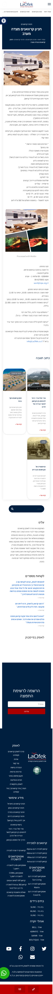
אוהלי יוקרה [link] (37, 921)
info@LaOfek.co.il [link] (34, 341)
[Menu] (46, 4)
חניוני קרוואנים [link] (25, 12)
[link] (3, 20)
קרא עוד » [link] (42, 430)
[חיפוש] (12, 508)
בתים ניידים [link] (37, 901)
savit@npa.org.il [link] (41, 283)
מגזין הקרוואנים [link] (37, 12)
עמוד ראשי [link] (47, 12)
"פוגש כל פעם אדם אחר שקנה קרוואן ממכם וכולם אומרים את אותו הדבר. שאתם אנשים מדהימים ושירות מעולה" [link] (27, 619)
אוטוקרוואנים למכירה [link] (37, 869)
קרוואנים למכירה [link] (37, 843)
